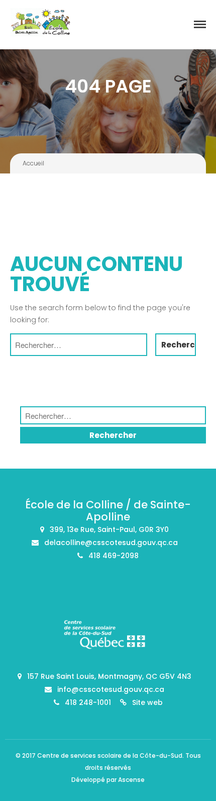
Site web (147, 702)
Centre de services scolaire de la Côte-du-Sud (109, 755)
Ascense (131, 779)
